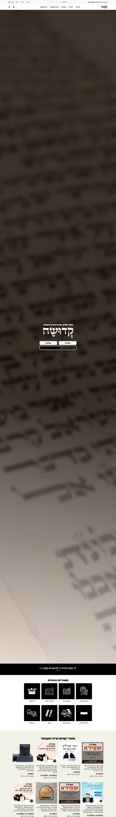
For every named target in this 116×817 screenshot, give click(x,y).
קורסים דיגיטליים (49, 701)
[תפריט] (9, 7)
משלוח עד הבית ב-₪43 (96, 776)
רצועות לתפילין (84, 701)
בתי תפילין (32, 723)
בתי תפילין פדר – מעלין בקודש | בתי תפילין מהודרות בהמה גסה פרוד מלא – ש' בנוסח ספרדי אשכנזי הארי (25, 768)
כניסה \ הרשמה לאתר (93, 2)
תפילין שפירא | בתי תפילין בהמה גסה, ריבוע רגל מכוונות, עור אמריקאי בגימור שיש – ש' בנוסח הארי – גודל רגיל (93, 768)
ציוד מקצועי (43, 7)
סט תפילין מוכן (66, 723)
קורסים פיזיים (66, 701)
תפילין (71, 7)
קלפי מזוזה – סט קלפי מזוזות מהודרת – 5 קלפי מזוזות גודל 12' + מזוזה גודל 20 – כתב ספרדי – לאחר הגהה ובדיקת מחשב (46, 808)
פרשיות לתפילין (84, 723)
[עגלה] (13, 7)
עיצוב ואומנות (54, 7)
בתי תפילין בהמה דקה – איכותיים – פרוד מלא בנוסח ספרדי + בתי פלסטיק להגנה (70, 767)
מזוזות (78, 7)
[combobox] (57, 2)
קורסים (64, 7)
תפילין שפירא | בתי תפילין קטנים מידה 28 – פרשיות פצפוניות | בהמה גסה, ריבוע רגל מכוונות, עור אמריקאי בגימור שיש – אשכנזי (70, 808)
